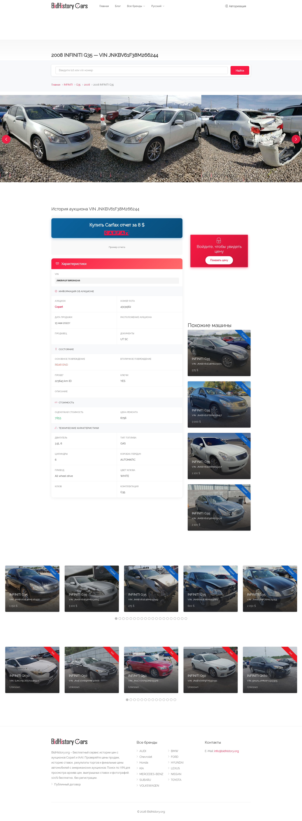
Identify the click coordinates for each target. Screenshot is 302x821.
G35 (78, 84)
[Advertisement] (151, 24)
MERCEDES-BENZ (151, 774)
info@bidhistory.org (226, 751)
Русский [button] (156, 6)
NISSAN (176, 774)
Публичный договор (67, 784)
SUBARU (145, 780)
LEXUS (175, 768)
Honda (143, 762)
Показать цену (219, 260)
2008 (87, 84)
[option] (32, 590)
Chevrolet (145, 756)
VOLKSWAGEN (149, 785)
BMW (174, 751)
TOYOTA (176, 780)
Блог (118, 6)
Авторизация (237, 6)
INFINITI (68, 84)
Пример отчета (117, 247)
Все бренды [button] (134, 6)
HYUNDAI (177, 762)
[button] (6, 139)
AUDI (142, 751)
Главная (104, 6)
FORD (174, 756)
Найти (240, 70)
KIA (141, 768)
